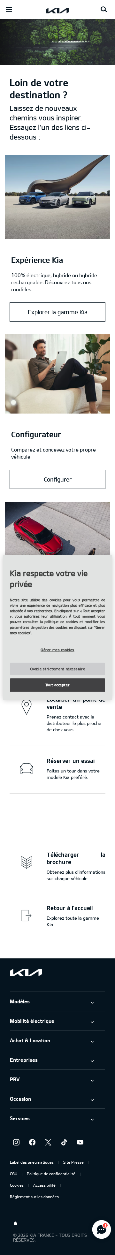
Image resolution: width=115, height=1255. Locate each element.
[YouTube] (80, 1142)
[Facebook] (32, 1142)
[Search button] (104, 9)
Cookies (17, 1185)
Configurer (58, 479)
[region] (57, 627)
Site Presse (73, 1162)
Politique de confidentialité (51, 1173)
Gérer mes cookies (57, 650)
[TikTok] (64, 1142)
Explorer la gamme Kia (58, 312)
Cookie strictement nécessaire (57, 669)
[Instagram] (16, 1142)
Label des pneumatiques (32, 1162)
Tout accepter (57, 685)
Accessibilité (44, 1185)
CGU (13, 1173)
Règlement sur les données (34, 1196)
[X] (48, 1142)
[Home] (15, 1223)
